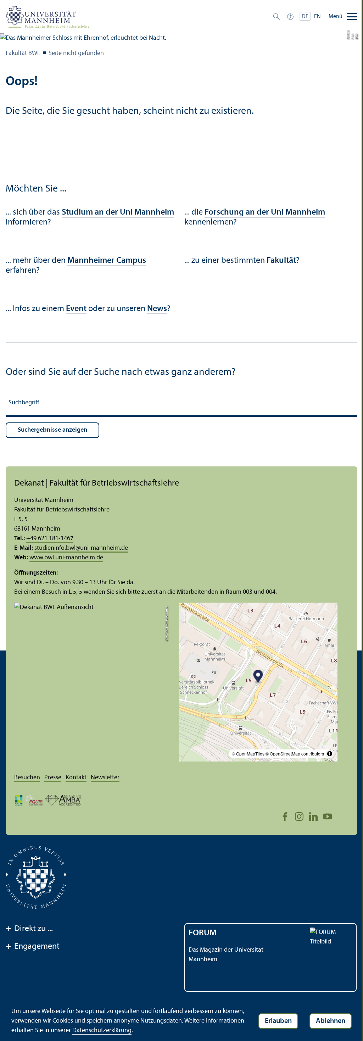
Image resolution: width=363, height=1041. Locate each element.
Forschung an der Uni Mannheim (265, 212)
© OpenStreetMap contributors (295, 754)
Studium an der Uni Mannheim (118, 212)
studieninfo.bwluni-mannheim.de (81, 548)
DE (305, 17)
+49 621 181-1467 (49, 538)
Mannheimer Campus (106, 260)
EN (317, 17)
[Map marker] (258, 677)
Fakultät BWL (23, 53)
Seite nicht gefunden (76, 53)
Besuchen (27, 777)
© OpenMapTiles (248, 754)
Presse (52, 777)
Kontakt (76, 777)
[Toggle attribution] (329, 753)
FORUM (203, 933)
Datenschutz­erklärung (102, 1030)
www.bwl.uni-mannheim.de (66, 557)
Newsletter (105, 777)
